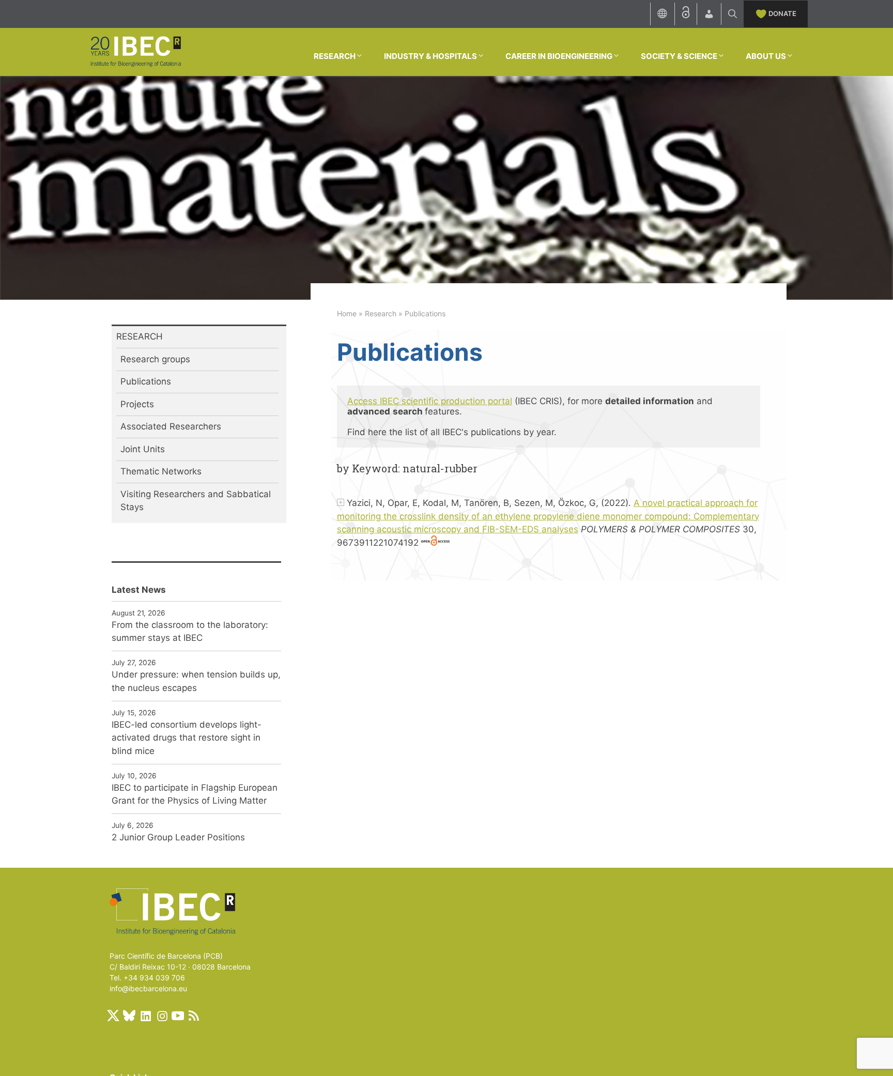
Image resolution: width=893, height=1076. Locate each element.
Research (380, 313)
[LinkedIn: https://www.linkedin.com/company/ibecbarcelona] (145, 1015)
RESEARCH (335, 56)
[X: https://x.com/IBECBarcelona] (113, 1015)
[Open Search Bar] (732, 14)
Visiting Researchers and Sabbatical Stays (195, 501)
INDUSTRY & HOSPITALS (430, 56)
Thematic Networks (161, 471)
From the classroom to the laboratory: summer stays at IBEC (190, 631)
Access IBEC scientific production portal (429, 401)
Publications (145, 381)
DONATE (782, 13)
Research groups (155, 359)
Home (347, 313)
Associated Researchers (170, 426)
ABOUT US (766, 56)
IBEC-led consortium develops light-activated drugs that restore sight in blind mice (186, 737)
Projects (137, 404)
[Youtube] (178, 1015)
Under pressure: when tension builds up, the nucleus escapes (196, 681)
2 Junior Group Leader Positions (178, 837)
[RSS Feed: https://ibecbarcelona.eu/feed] (194, 1015)
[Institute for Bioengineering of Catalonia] (135, 51)
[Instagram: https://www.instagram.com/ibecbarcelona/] (162, 1015)
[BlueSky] (129, 1015)
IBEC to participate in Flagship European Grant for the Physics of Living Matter (195, 794)
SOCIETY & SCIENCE (679, 56)
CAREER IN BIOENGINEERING (558, 56)
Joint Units (142, 449)
